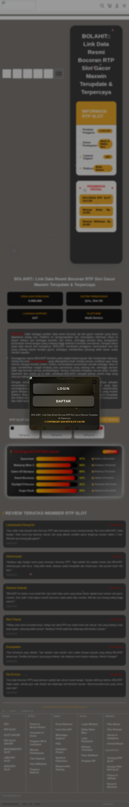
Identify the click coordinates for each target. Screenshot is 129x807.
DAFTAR (63, 401)
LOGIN (63, 388)
